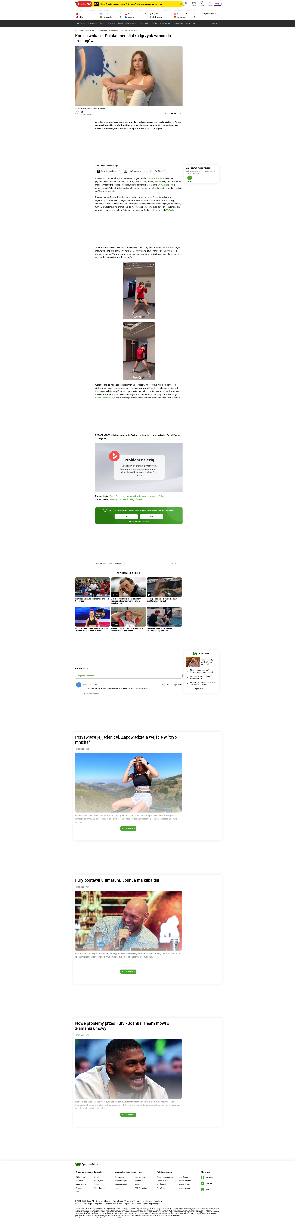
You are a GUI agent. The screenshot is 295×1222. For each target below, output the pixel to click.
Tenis (102, 23)
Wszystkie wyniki (208, 14)
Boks (82, 30)
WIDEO (155, 23)
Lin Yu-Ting (163, 185)
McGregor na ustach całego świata (125, 499)
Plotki (119, 1204)
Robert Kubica (162, 1181)
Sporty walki (144, 23)
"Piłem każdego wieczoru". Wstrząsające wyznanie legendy (202, 671)
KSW (78, 1192)
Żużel (120, 23)
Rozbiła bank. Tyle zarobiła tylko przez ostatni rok (208, 662)
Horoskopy (88, 1204)
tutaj (119, 1217)
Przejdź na (83, 4)
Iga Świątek (161, 1184)
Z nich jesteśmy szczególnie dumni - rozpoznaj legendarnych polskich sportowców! (127, 601)
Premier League (121, 1181)
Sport (145, 1204)
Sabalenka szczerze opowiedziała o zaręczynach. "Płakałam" (203, 683)
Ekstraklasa (119, 1177)
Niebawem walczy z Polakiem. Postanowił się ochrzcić (160, 629)
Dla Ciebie (81, 23)
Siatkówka (111, 23)
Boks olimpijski (91, 30)
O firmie (99, 1201)
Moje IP (127, 1204)
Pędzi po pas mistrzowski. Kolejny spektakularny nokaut (162, 600)
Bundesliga (139, 1181)
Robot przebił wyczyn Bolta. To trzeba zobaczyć (201, 677)
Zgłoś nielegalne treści (91, 694)
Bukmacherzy (130, 23)
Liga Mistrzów (140, 1177)
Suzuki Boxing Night (104, 397)
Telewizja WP (110, 1204)
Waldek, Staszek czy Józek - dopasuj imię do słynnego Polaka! (127, 629)
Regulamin (158, 1201)
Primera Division (121, 1184)
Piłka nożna (92, 23)
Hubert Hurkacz (184, 1188)
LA (194, 23)
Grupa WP (90, 1201)
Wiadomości (136, 1204)
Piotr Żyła (161, 1188)
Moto (188, 23)
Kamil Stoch (183, 1177)
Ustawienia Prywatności (134, 1201)
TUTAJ (169, 210)
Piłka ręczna (165, 23)
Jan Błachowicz (184, 1184)
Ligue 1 (117, 1188)
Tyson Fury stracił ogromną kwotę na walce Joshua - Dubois (137, 496)
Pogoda (78, 1204)
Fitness (79, 1188)
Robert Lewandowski (165, 1177)
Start (76, 30)
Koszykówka (178, 23)
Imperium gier (154, 1204)
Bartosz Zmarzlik (185, 1181)
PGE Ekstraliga (141, 1188)
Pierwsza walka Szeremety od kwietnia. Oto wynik (92, 600)
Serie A (137, 1184)
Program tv (98, 1204)
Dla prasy (107, 1201)
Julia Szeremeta (156, 178)
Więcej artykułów (201, 689)
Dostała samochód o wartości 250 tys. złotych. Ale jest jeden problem (92, 629)
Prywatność (118, 1201)
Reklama (148, 1201)
